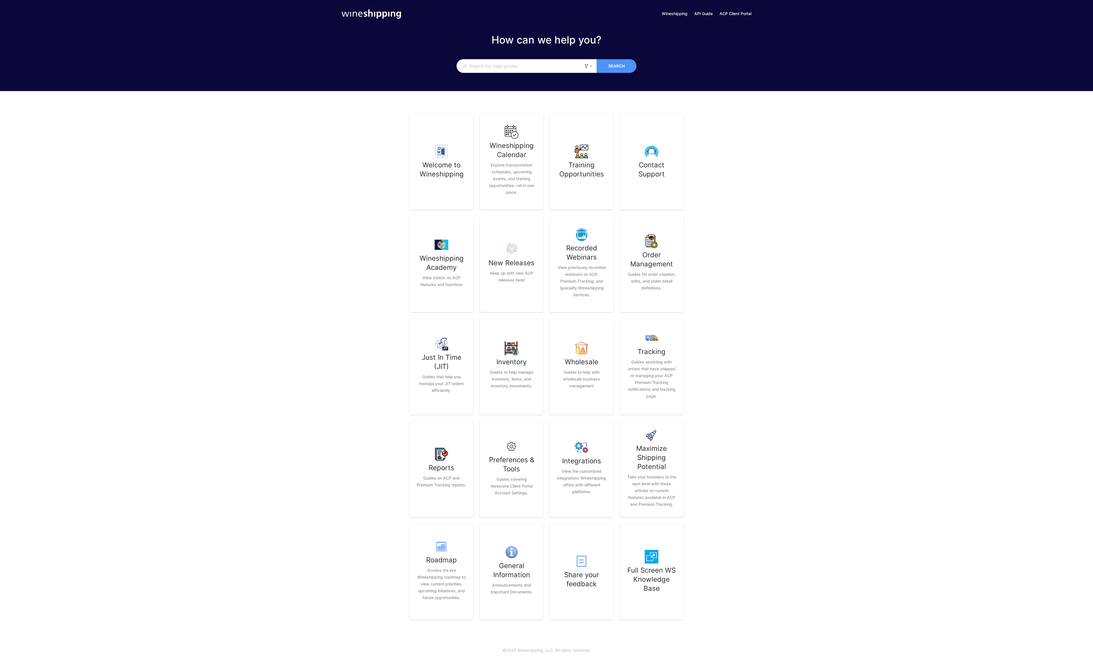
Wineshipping (674, 14)
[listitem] (441, 161)
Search (616, 66)
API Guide (703, 14)
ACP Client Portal (735, 14)
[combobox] (520, 66)
